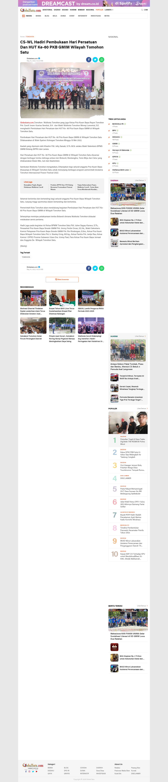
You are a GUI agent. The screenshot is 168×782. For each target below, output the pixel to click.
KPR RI (115, 157)
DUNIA (63, 16)
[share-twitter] (95, 59)
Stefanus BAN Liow (120, 170)
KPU (114, 163)
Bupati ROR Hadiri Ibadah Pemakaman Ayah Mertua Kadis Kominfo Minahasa (130, 517)
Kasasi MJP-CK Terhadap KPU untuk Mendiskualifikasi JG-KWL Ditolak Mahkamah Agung (132, 556)
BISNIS (38, 16)
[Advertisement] (84, 26)
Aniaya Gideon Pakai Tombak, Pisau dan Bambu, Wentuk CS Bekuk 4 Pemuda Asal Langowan (127, 367)
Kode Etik (118, 774)
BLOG (47, 16)
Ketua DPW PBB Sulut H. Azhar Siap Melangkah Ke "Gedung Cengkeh (130, 454)
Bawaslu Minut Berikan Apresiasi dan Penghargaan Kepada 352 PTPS (131, 243)
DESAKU (65, 10)
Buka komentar (63, 279)
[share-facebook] (88, 59)
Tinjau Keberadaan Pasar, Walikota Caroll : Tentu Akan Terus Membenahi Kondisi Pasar (87, 187)
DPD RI (66, 771)
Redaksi (117, 768)
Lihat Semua (139, 180)
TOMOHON (26, 257)
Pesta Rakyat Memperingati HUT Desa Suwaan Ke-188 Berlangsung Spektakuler (131, 491)
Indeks (29, 16)
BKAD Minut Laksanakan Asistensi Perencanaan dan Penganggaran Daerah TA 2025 (131, 232)
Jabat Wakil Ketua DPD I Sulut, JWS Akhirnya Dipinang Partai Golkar (132, 504)
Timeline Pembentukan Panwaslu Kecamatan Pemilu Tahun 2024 (132, 530)
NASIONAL (90, 10)
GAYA (50, 774)
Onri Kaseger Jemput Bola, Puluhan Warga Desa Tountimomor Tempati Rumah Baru (132, 468)
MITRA (106, 16)
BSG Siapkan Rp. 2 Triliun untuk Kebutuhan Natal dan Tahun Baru (131, 221)
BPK (114, 131)
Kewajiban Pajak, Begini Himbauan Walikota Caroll (33, 186)
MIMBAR (81, 10)
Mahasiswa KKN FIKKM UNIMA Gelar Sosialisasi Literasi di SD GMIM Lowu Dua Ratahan (128, 211)
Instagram (29, 775)
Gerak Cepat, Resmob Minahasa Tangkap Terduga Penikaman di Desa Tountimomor (131, 388)
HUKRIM (73, 10)
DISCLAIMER (125, 478)
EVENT (71, 16)
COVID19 (83, 768)
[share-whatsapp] (101, 59)
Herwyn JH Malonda (120, 150)
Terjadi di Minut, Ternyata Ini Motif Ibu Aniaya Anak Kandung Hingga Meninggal (132, 377)
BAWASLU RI (118, 124)
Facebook (26, 775)
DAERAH (57, 10)
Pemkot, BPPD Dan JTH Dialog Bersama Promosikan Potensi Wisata (62, 187)
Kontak (133, 771)
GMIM (114, 144)
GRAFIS (67, 774)
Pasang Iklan (135, 768)
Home (22, 37)
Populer (99, 10)
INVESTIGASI (96, 16)
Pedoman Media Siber (122, 771)
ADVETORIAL (47, 10)
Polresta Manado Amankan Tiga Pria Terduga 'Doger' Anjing (131, 398)
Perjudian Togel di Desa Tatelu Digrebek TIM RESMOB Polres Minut (132, 441)
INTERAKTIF (82, 16)
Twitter (33, 775)
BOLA (55, 16)
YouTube (36, 775)
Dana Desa (100, 771)
